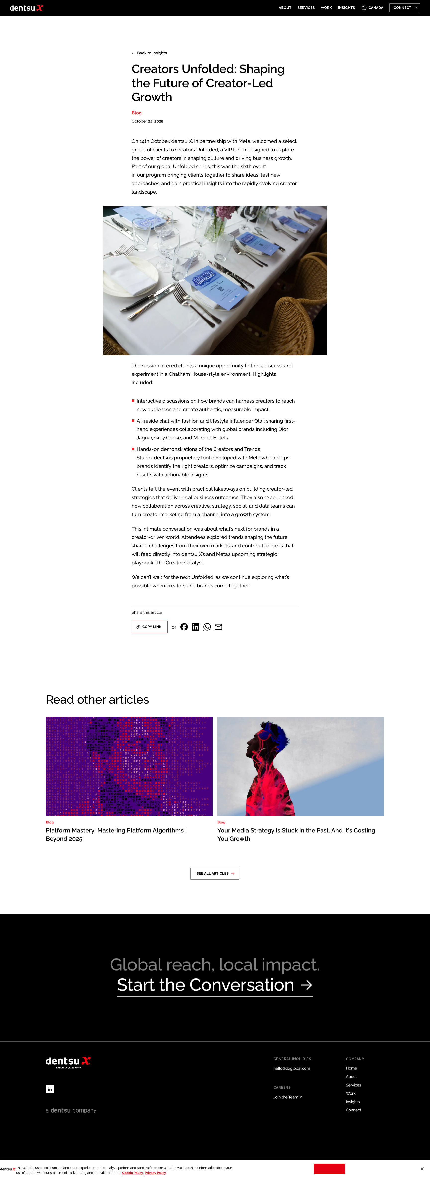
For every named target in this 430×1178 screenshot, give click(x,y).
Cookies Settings (330, 1169)
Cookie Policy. (133, 1173)
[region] (215, 1169)
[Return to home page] (26, 8)
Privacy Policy (155, 1173)
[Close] (422, 1168)
